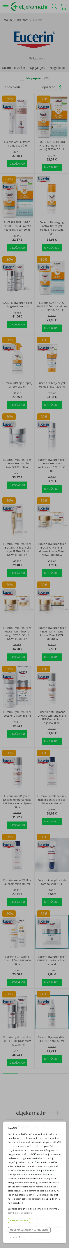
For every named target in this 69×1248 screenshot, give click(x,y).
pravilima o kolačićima (20, 1212)
